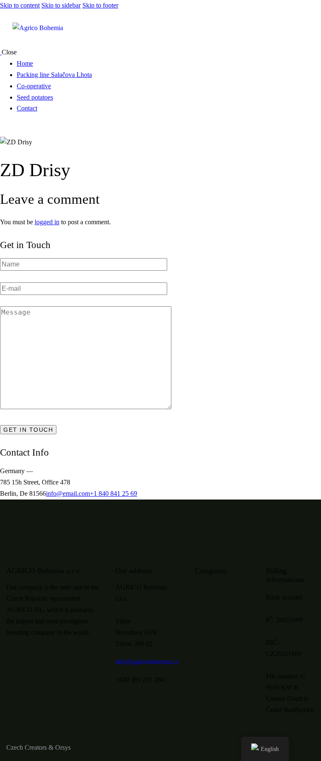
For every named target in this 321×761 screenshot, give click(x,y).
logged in (47, 221)
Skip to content (20, 5)
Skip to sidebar (61, 5)
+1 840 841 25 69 (113, 493)
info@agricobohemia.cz (146, 661)
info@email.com (68, 493)
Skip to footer (100, 5)
